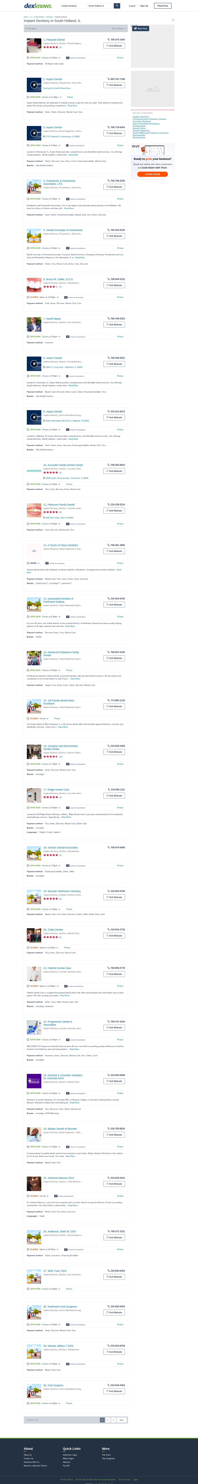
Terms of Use (124, 1480)
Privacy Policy (66, 1480)
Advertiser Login (70, 1455)
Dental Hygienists (75, 43)
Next (122, 1420)
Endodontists (139, 135)
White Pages (68, 1458)
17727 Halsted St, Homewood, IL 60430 (62, 137)
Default (120, 28)
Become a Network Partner (35, 1466)
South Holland (39, 17)
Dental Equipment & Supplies (72, 549)
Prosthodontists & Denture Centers (83, 362)
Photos (120, 58)
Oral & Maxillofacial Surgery (80, 322)
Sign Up (144, 6)
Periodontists (65, 188)
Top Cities (106, 1455)
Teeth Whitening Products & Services (75, 605)
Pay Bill (66, 1466)
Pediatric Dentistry (67, 895)
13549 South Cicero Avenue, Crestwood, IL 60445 (66, 478)
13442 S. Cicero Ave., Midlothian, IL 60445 (63, 367)
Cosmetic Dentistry (76, 469)
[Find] (117, 6)
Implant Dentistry (50, 43)
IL (31, 17)
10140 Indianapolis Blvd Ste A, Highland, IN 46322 (67, 421)
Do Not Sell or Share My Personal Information (96, 1480)
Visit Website (115, 45)
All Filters (32, 29)
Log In (132, 6)
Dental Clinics (74, 933)
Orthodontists (65, 83)
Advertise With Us (31, 1462)
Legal (135, 1480)
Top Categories (108, 1458)
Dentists (50, 17)
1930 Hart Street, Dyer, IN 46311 (59, 518)
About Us (28, 1455)
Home (26, 17)
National (66, 1462)
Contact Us (28, 1458)
